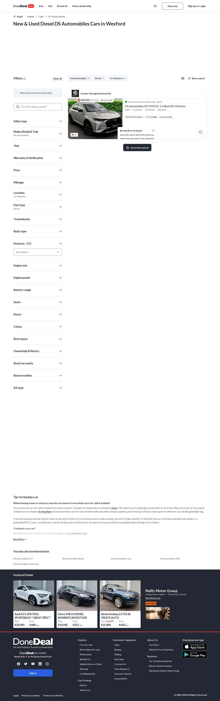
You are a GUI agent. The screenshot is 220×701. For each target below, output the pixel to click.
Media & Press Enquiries (161, 649)
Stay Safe (119, 659)
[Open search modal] (155, 6)
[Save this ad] (200, 132)
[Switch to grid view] (183, 78)
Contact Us (120, 664)
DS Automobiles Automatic (26, 564)
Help (116, 645)
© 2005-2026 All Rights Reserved (190, 695)
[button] (82, 6)
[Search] (18, 107)
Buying (117, 649)
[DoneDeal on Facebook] (18, 664)
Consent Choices (123, 674)
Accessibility (120, 678)
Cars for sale (86, 645)
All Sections (86, 654)
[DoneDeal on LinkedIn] (40, 664)
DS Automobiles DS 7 (23, 558)
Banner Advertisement (160, 666)
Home (30, 16)
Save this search (140, 147)
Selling (117, 654)
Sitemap (84, 669)
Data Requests (122, 669)
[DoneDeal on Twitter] (26, 664)
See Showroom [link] (152, 598)
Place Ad (172, 6)
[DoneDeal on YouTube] (33, 664)
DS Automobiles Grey (121, 558)
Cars (41, 16)
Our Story (154, 645)
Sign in (32, 673)
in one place (45, 511)
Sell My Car (85, 659)
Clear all (57, 78)
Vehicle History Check (91, 664)
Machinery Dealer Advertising (164, 671)
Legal (16, 695)
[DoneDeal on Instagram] (47, 664)
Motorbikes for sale (90, 649)
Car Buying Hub (87, 674)
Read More (18, 539)
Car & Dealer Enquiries (160, 661)
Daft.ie (83, 685)
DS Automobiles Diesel (73, 558)
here (114, 507)
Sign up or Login (197, 6)
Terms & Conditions (53, 695)
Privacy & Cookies (31, 695)
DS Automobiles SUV (170, 558)
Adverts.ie (85, 690)
